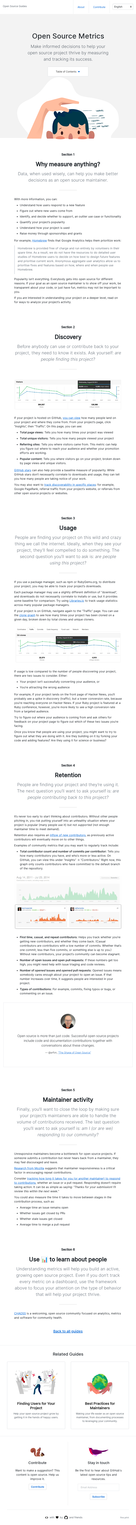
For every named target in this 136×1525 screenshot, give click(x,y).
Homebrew (39, 240)
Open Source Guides (15, 6)
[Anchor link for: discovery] (52, 337)
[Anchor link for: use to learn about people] (26, 1259)
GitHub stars (22, 470)
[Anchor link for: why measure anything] (33, 164)
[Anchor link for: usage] (57, 527)
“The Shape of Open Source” (74, 1052)
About (81, 6)
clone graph (27, 615)
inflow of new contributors (68, 835)
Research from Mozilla (29, 1168)
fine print (124, 1517)
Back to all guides (68, 1331)
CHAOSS (20, 1313)
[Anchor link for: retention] (52, 775)
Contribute (99, 6)
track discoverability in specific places (70, 484)
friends (78, 1517)
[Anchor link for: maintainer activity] (40, 1099)
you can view (71, 418)
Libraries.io (76, 600)
